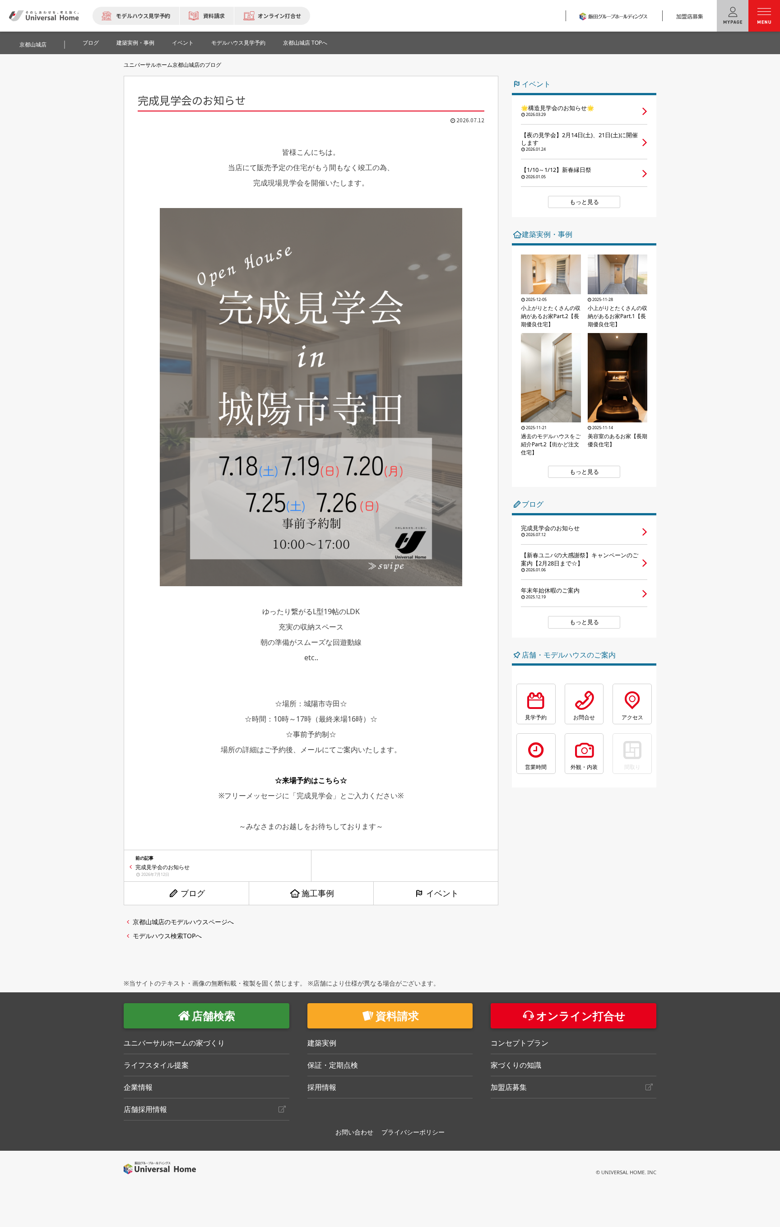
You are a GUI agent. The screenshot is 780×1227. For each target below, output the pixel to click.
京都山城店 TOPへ (305, 42)
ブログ (91, 42)
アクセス (632, 717)
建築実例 (321, 1043)
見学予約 (536, 717)
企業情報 (138, 1087)
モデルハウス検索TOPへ (167, 935)
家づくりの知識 (516, 1065)
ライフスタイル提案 (156, 1065)
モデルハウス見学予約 (143, 15)
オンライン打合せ (279, 15)
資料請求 (214, 15)
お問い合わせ (354, 1132)
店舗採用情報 (145, 1109)
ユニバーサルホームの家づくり (174, 1043)
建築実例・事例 (135, 42)
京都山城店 (32, 44)
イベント (183, 42)
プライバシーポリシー (413, 1132)
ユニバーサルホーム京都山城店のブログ (172, 65)
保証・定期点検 (332, 1065)
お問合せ (584, 717)
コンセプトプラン (519, 1043)
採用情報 (321, 1087)
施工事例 (318, 893)
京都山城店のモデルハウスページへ (183, 921)
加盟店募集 (689, 16)
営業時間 (536, 767)
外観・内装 (584, 767)
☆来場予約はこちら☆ (311, 780)
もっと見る (584, 202)
